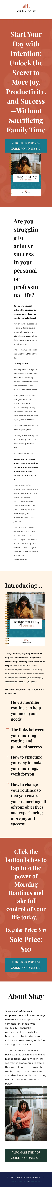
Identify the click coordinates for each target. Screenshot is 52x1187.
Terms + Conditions (19, 1181)
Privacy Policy (35, 1181)
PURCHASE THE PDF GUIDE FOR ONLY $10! (26, 145)
